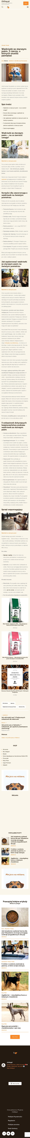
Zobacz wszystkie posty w (11, 737)
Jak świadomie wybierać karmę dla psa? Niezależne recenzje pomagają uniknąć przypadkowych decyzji (14, 933)
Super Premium (7, 762)
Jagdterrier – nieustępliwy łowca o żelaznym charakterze (14, 996)
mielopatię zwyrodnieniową (11, 343)
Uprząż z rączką (7, 555)
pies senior (5, 703)
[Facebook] (4, 1133)
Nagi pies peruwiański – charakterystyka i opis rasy (11, 1027)
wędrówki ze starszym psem (9, 706)
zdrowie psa (22, 706)
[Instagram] (13, 1133)
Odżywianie (7, 928)
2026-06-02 (13, 864)
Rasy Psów (6, 760)
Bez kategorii (6, 751)
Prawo (12, 961)
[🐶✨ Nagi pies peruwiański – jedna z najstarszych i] (8, 1091)
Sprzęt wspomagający (9, 128)
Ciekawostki (4, 961)
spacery (12, 703)
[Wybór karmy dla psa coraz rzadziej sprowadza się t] (8, 1074)
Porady (7, 45)
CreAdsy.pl (15, 1112)
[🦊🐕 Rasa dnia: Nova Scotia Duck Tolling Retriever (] (8, 1100)
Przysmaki (5, 758)
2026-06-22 (13, 845)
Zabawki (5, 765)
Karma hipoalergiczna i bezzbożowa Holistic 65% (15, 756)
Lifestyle (3, 45)
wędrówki (4, 179)
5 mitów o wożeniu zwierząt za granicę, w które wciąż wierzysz (13, 965)
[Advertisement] (15, 25)
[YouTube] (8, 1133)
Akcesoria (5, 749)
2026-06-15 (13, 854)
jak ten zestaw (10, 590)
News (3, 928)
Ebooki (4, 754)
